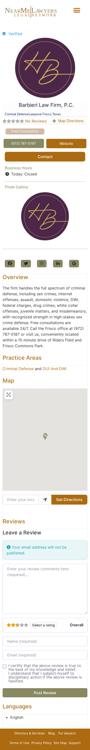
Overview (15, 277)
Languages (17, 706)
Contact (45, 156)
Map (8, 380)
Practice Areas (22, 357)
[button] (76, 10)
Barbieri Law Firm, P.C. (46, 105)
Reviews (14, 521)
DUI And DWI (54, 368)
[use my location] (45, 499)
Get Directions (69, 499)
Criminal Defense (18, 368)
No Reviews (36, 121)
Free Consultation (25, 131)
